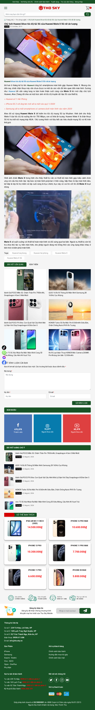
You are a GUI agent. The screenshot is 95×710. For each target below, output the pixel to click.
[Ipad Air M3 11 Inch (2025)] (14, 528)
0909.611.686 (18, 637)
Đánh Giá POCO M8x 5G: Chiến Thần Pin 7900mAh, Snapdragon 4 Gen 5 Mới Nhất (47, 453)
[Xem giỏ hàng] (88, 8)
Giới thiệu (15, 2)
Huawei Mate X (61, 253)
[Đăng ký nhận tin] (85, 611)
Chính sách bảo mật (57, 658)
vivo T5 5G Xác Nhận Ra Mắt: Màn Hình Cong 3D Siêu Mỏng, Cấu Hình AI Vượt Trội (47, 502)
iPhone (7, 651)
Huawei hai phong (19, 253)
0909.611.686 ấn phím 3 (36, 685)
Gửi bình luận (81, 403)
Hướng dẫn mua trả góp (58, 655)
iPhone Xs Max (79, 570)
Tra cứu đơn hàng (67, 2)
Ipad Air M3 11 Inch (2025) (35, 522)
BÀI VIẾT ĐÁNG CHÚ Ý (16, 448)
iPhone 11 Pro (34, 570)
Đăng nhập (79, 2)
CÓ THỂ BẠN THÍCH (25, 515)
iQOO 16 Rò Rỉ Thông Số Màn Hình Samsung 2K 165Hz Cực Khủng (41, 465)
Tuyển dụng (55, 2)
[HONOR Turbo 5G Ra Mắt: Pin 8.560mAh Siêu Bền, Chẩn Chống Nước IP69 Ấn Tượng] (70, 309)
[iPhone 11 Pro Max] (59, 552)
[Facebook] (56, 680)
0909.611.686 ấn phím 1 (30, 679)
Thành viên (18, 430)
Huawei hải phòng (41, 253)
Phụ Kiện (7, 667)
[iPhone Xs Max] (59, 577)
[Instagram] (62, 680)
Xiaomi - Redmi (10, 658)
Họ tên (7, 392)
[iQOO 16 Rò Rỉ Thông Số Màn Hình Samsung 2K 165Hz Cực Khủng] (70, 279)
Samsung (8, 655)
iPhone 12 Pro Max (79, 521)
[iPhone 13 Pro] (14, 552)
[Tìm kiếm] (87, 14)
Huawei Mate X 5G (14, 258)
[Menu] (5, 8)
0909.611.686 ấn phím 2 (32, 682)
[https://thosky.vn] (49, 8)
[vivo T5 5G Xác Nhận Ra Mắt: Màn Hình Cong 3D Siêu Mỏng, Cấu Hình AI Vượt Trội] (25, 339)
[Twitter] (51, 680)
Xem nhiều (11, 410)
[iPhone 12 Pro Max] (59, 528)
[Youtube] (67, 680)
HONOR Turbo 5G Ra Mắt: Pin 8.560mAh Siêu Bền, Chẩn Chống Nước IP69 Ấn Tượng (48, 490)
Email (51, 392)
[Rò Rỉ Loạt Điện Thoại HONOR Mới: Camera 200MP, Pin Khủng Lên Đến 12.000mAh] (70, 339)
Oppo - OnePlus (10, 664)
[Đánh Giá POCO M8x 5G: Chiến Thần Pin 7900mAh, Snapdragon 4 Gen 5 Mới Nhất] (25, 279)
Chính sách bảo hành (41, 2)
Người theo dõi (47, 430)
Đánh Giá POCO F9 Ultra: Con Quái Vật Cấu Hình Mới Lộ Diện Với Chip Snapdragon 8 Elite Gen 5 (52, 477)
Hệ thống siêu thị (27, 2)
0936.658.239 (27, 689)
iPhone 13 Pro (34, 546)
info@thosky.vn (16, 641)
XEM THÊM (33, 264)
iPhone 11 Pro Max (79, 546)
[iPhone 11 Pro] (14, 577)
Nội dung (8, 371)
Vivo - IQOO (8, 661)
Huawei (7, 81)
